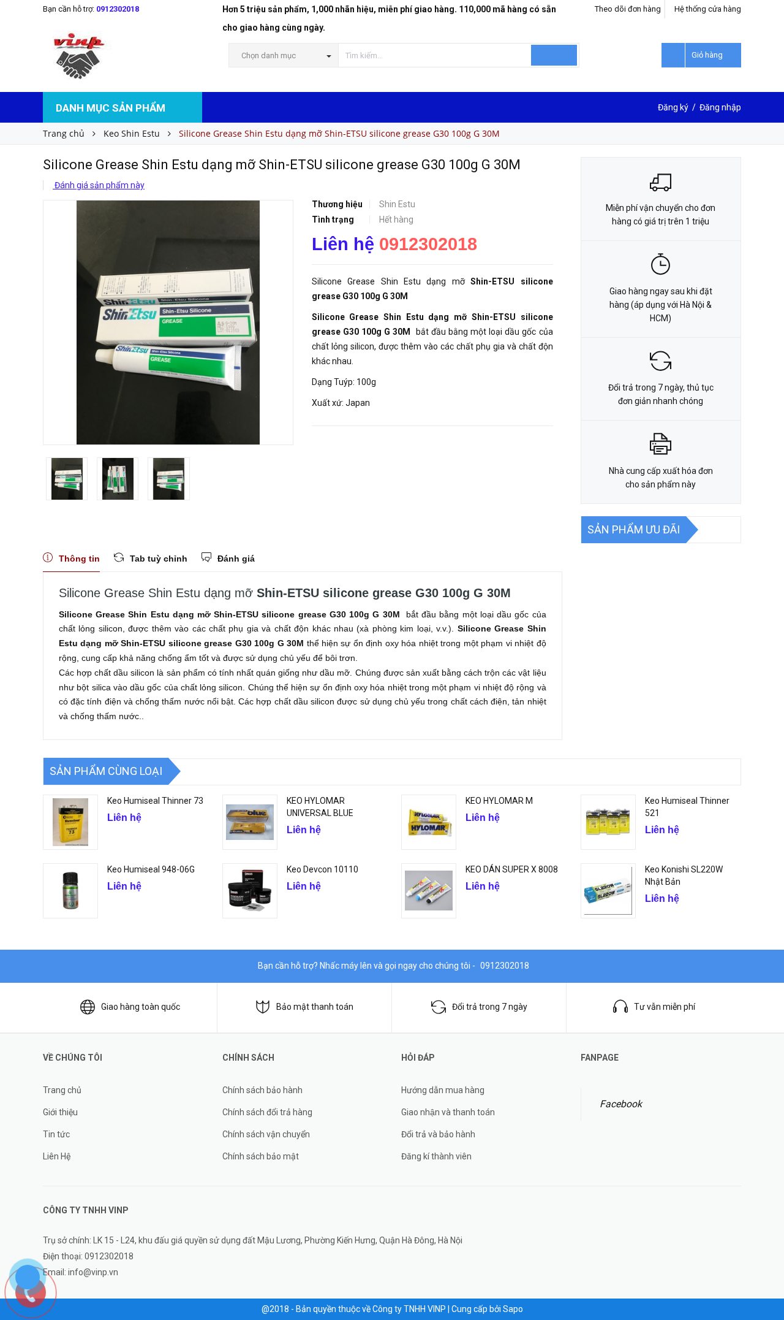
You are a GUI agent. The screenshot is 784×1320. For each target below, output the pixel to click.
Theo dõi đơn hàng (628, 8)
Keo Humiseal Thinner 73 (155, 801)
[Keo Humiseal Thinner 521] (608, 822)
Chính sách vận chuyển (266, 1134)
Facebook (621, 1104)
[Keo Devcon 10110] (249, 890)
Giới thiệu (60, 1112)
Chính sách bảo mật (260, 1156)
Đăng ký (673, 107)
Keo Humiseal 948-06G (151, 869)
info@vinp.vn (93, 1272)
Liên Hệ (56, 1156)
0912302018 (117, 8)
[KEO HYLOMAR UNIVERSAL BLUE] (249, 822)
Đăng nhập (720, 107)
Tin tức (56, 1134)
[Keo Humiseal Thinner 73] (70, 822)
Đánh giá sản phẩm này (99, 185)
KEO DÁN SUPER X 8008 (512, 869)
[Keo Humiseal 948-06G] (70, 890)
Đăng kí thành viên (436, 1156)
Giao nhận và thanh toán (448, 1112)
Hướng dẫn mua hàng (442, 1090)
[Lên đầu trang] (762, 1240)
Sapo (513, 1309)
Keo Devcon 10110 (322, 869)
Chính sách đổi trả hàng (267, 1112)
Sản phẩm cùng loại (106, 771)
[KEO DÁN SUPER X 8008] (428, 890)
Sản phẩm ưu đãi (633, 529)
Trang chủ (62, 1090)
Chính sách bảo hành (262, 1090)
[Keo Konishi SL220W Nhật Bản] (608, 890)
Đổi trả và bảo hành (438, 1134)
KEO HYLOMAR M (499, 801)
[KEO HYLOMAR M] (428, 822)
